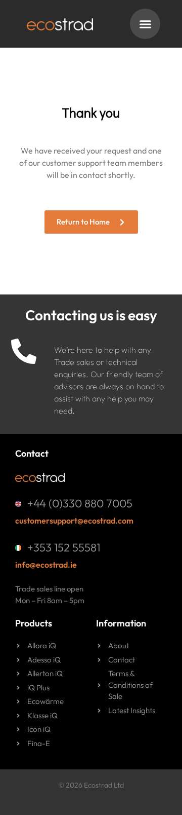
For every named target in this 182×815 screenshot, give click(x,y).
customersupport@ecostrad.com (74, 520)
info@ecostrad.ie (46, 565)
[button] (145, 23)
